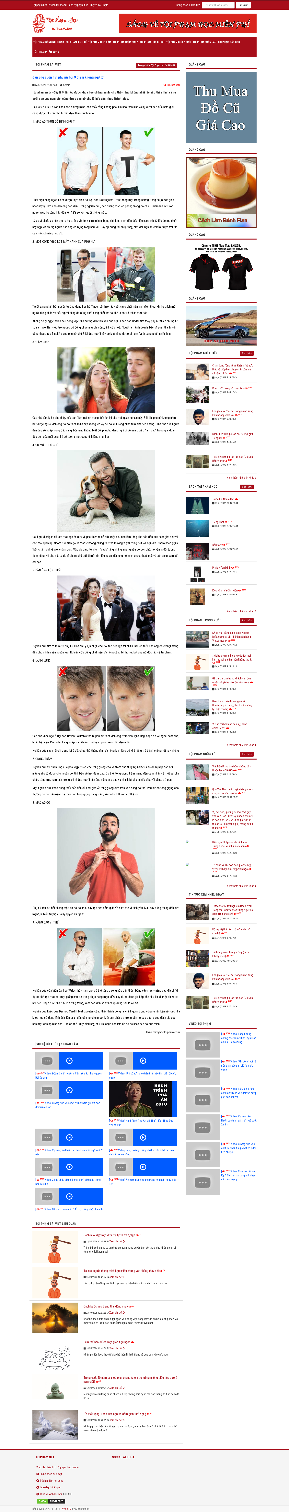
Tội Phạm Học (158, 65)
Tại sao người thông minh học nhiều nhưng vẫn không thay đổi (121, 1271)
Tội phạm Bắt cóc (229, 42)
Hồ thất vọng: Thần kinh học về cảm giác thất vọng (115, 1414)
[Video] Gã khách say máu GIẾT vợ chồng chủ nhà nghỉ (69, 1209)
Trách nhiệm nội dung (51, 1480)
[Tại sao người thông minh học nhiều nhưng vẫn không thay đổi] (55, 1282)
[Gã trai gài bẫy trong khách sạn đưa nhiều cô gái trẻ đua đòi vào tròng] (197, 684)
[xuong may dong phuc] (221, 266)
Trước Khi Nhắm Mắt (223, 499)
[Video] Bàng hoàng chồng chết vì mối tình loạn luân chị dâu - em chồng (238, 1038)
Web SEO (67, 1508)
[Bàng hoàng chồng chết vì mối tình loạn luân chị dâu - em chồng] (143, 1137)
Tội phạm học (39, 4)
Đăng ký (195, 4)
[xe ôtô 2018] (221, 325)
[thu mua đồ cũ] (221, 107)
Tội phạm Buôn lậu (204, 42)
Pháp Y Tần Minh (221, 567)
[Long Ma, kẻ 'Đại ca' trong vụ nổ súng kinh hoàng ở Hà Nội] (197, 417)
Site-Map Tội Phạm (50, 1487)
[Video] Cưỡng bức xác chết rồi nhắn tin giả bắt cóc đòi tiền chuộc (238, 1148)
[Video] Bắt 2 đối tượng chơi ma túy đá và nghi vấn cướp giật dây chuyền (239, 1092)
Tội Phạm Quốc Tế (202, 754)
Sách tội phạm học (78, 4)
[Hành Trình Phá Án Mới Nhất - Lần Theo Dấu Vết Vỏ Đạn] (143, 1099)
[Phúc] (197, 394)
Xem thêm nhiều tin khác (241, 477)
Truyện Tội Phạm (99, 4)
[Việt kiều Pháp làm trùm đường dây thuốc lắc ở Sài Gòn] (197, 772)
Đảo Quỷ (217, 544)
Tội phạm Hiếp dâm (99, 42)
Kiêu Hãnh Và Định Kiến (225, 590)
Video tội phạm (57, 4)
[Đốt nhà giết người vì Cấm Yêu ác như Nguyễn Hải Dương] (69, 1061)
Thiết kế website (49, 1494)
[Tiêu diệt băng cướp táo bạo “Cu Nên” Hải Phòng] (197, 463)
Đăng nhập (182, 4)
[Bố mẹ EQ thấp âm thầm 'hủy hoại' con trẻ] (197, 935)
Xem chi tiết (116, 1241)
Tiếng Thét (218, 522)
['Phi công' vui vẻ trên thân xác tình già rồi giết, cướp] (143, 1061)
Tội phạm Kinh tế (76, 42)
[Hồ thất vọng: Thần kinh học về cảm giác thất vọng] (55, 1426)
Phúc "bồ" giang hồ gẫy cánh (228, 388)
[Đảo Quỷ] (197, 551)
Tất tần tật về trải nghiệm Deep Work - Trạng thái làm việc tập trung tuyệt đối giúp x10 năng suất (233, 909)
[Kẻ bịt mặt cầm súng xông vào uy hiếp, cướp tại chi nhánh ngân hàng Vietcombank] (197, 639)
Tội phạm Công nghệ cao (48, 42)
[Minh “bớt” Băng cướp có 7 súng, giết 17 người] (197, 440)
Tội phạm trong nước (205, 620)
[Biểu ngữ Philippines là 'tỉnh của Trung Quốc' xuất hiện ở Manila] (197, 848)
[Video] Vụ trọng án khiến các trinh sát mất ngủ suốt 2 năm (239, 1120)
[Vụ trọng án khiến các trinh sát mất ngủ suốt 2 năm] (69, 1137)
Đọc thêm (247, 353)
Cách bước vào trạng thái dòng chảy (106, 1306)
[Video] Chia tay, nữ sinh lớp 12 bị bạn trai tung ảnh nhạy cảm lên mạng (238, 1175)
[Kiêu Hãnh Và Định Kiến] (197, 597)
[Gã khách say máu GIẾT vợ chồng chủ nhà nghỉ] (69, 1196)
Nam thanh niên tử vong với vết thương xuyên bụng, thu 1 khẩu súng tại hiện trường (232, 705)
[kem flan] (221, 192)
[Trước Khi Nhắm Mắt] (197, 505)
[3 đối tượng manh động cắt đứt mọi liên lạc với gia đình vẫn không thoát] (197, 662)
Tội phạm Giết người (178, 42)
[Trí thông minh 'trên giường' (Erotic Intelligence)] (197, 958)
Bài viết (171, 65)
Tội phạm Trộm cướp (125, 42)
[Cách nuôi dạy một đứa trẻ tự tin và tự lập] (55, 1247)
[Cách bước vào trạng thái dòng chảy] (55, 1318)
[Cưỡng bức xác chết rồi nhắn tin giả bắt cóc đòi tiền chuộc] (69, 1090)
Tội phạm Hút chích (152, 42)
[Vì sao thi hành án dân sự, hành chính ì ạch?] (197, 730)
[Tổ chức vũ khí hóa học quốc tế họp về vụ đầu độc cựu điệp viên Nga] (197, 871)
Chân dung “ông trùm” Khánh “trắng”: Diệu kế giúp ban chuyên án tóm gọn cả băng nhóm (232, 369)
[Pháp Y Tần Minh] (197, 574)
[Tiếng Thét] (197, 528)
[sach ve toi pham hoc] (188, 23)
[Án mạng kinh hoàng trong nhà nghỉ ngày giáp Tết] (143, 1167)
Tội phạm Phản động (46, 51)
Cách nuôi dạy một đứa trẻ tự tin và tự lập (109, 1235)
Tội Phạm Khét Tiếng (204, 353)
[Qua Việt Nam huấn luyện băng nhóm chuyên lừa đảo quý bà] (197, 795)
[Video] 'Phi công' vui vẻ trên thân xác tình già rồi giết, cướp (238, 1065)
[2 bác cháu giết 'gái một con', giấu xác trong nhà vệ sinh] (69, 1167)
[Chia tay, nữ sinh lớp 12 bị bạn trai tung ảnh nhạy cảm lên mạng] (203, 1182)
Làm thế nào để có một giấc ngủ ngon (107, 1342)
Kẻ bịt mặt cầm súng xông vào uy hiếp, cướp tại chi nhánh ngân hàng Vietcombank (231, 636)
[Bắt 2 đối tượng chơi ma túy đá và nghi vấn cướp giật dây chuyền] (203, 1099)
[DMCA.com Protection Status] (67, 1501)
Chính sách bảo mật (51, 1474)
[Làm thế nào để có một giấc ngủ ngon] (55, 1354)
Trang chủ (143, 65)
